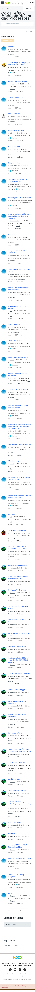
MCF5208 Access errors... (16, 763)
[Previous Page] (8, 910)
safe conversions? (14, 324)
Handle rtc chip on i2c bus (17, 647)
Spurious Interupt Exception (17, 565)
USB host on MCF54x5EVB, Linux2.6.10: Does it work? (17, 548)
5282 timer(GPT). (14, 147)
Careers (15, 963)
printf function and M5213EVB (18, 357)
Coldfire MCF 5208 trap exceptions (16, 876)
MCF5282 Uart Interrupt (16, 98)
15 (17, 910)
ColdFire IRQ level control (17, 531)
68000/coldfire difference (17, 590)
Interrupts (11, 834)
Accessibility (18, 976)
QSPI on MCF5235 (14, 114)
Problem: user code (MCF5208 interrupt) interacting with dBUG (19, 750)
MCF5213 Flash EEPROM (16, 130)
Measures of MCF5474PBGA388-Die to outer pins (19, 478)
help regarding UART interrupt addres (18, 307)
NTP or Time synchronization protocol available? (18, 578)
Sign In (31, 3)
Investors (23, 963)
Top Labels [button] (9, 940)
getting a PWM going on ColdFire (19, 858)
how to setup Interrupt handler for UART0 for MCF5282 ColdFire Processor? (19, 216)
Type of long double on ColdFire (19, 674)
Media (31, 963)
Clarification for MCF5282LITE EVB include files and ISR (19, 180)
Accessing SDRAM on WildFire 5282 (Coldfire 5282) (18, 846)
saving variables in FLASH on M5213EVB (17, 252)
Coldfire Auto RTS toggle (16, 690)
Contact (7, 966)
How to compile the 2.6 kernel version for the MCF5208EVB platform (18, 660)
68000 (10, 893)
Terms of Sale (24, 974)
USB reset (11, 514)
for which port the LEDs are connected (17, 375)
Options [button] (29, 32)
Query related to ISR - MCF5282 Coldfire (19, 270)
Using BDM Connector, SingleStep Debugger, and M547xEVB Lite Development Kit (19, 426)
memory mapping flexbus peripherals (17, 702)
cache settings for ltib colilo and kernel (19, 634)
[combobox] (17, 24)
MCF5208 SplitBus (14, 779)
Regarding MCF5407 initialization (19, 198)
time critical (12, 46)
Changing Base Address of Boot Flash (19, 621)
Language (28, 8)
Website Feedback (28, 976)
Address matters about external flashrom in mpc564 (19, 497)
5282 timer (11, 235)
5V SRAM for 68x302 (15, 341)
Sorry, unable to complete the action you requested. (14, 987)
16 (20, 910)
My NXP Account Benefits (21, 966)
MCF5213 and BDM (14, 822)
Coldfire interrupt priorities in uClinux (18, 607)
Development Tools (15, 733)
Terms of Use (15, 974)
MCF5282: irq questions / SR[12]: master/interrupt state (19, 64)
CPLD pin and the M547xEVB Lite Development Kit (19, 407)
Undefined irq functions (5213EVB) (19, 445)
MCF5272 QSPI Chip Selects (17, 81)
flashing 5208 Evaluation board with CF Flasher (18, 289)
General (7, 945)
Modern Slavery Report (8, 976)
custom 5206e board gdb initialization (17, 716)
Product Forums (7, 9)
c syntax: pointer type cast (17, 790)
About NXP (6, 963)
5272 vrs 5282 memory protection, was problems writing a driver (19, 804)
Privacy (9, 974)
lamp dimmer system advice (18, 389)
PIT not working (13, 461)
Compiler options (14, 163)
